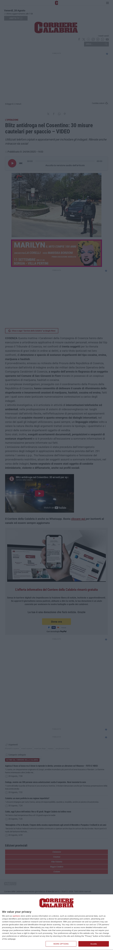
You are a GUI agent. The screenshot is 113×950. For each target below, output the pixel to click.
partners (16, 916)
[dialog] (56, 922)
